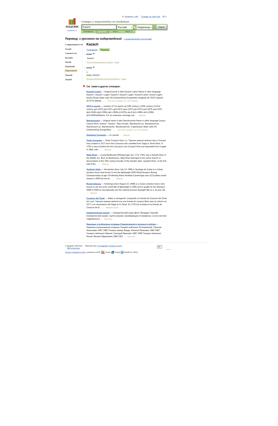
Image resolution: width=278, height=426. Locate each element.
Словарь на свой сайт (150, 17)
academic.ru (72, 31)
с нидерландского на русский (138, 39)
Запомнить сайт (131, 17)
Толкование (92, 50)
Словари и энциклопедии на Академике (105, 21)
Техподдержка (103, 246)
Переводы (102, 32)
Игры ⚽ (128, 32)
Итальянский (70, 66)
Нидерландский (71, 70)
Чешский (68, 79)
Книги (115, 32)
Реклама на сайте (115, 246)
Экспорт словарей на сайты (75, 252)
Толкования (88, 32)
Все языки (69, 57)
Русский (68, 49)
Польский (68, 75)
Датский (68, 62)
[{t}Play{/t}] (94, 54)
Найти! (161, 27)
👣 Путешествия (73, 248)
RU (163, 17)
